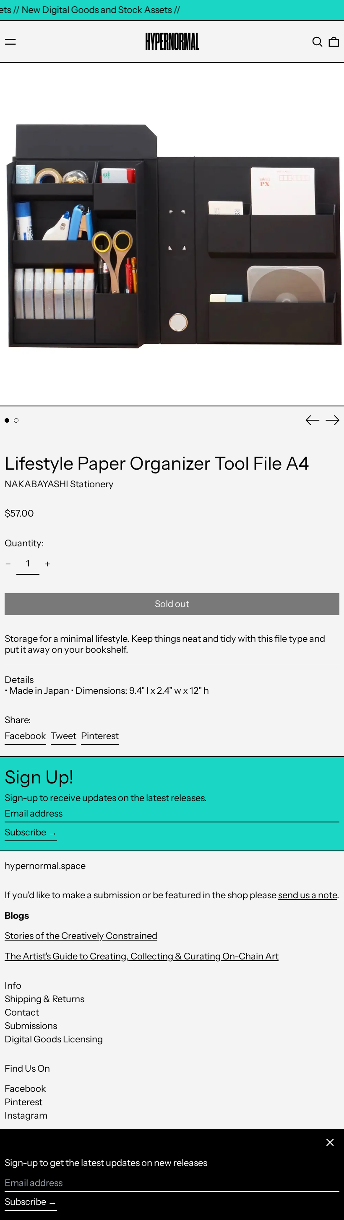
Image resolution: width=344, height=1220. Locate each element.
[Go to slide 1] (7, 420)
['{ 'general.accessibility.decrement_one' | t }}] (8, 564)
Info (13, 985)
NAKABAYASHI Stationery (59, 484)
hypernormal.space (45, 865)
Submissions (31, 1025)
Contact (22, 1012)
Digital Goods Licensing (54, 1039)
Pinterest (23, 1102)
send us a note (307, 895)
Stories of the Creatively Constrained (81, 935)
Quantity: (24, 543)
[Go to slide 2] (16, 420)
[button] (317, 41)
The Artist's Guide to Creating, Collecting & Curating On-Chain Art (142, 956)
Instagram (26, 1115)
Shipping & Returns (44, 999)
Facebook (25, 1088)
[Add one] (47, 564)
